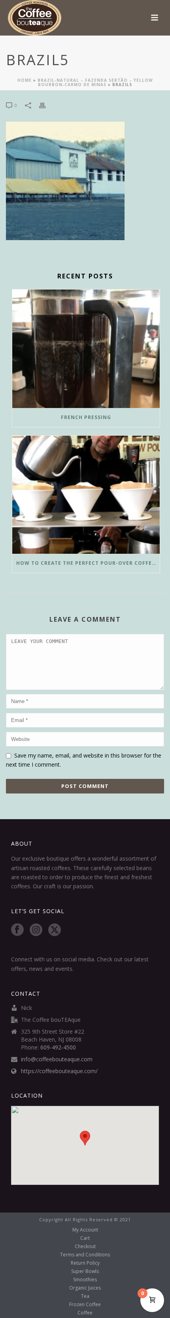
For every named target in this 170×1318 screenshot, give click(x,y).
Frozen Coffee (85, 1304)
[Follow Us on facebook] (17, 930)
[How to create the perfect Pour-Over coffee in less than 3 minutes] (86, 495)
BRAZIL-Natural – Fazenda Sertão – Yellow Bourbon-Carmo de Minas (95, 82)
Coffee (85, 1313)
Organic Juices (85, 1288)
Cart (85, 1238)
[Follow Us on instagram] (36, 930)
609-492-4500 (58, 1047)
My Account (85, 1230)
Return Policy (85, 1263)
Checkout (85, 1246)
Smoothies (85, 1280)
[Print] (46, 104)
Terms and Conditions (85, 1255)
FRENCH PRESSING (86, 417)
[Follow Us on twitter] (54, 930)
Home (24, 80)
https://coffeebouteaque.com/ (59, 1071)
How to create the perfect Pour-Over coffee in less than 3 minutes (88, 563)
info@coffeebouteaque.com (57, 1059)
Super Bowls (85, 1271)
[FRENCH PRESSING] (86, 349)
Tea (85, 1296)
